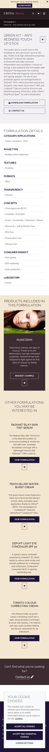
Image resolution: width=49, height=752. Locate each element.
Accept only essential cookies (24, 735)
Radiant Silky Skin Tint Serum (24, 426)
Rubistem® (24, 339)
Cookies (19, 718)
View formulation (24, 460)
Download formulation (24, 103)
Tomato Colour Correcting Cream (24, 604)
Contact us (18, 111)
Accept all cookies (24, 726)
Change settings (24, 743)
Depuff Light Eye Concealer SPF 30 (24, 545)
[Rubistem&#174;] (24, 322)
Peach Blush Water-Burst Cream (24, 485)
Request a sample (24, 376)
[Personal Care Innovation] (14, 13)
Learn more (24, 5)
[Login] (42, 39)
